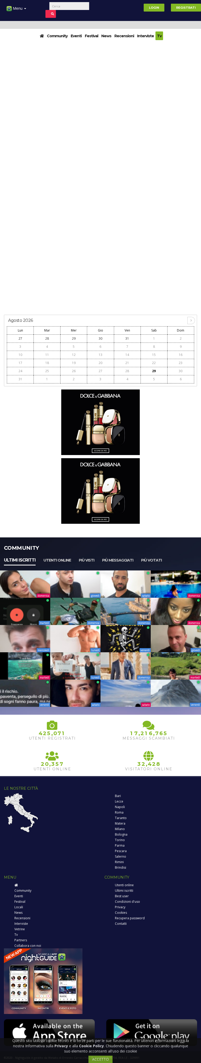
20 (100, 363)
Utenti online (57, 560)
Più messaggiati (117, 560)
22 (154, 363)
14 (127, 354)
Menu (18, 8)
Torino (120, 840)
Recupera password (130, 918)
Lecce (119, 801)
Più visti (86, 560)
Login (154, 7)
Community (57, 36)
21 (127, 363)
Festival (91, 36)
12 (74, 354)
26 (74, 371)
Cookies (121, 912)
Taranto (121, 818)
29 (74, 338)
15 (154, 354)
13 (100, 354)
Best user (122, 896)
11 (47, 354)
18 (47, 363)
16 (180, 354)
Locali (18, 907)
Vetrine (19, 929)
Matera (120, 823)
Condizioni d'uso (127, 901)
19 (74, 363)
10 (20, 354)
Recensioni (124, 36)
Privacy (120, 907)
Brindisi (120, 867)
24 (20, 371)
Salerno (120, 856)
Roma (119, 812)
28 (47, 338)
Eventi (76, 36)
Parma (120, 845)
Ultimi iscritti (20, 560)
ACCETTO (100, 1059)
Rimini (119, 862)
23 (180, 363)
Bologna (121, 834)
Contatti (121, 923)
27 (20, 338)
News (106, 36)
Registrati (186, 7)
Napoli (120, 807)
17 (20, 363)
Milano (120, 829)
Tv (159, 36)
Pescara (121, 851)
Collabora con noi (27, 945)
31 (127, 338)
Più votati (151, 560)
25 (47, 371)
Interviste (145, 36)
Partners (20, 940)
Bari (118, 796)
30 (100, 338)
